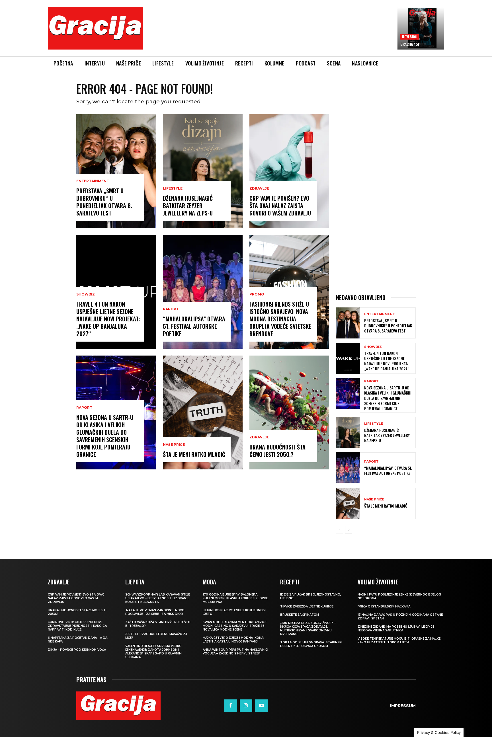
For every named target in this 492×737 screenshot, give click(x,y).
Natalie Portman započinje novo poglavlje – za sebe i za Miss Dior (154, 612)
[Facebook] (230, 705)
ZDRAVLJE (259, 188)
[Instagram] (246, 705)
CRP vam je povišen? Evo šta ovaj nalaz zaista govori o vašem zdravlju (280, 205)
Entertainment (92, 181)
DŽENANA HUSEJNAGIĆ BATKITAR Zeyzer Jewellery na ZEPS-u (188, 205)
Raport (84, 407)
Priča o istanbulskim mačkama (384, 606)
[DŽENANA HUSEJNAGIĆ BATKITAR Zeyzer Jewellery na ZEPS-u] (203, 171)
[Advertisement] (270, 35)
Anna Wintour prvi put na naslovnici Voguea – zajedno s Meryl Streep (235, 651)
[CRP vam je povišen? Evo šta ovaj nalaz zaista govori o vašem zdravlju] (289, 171)
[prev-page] (339, 529)
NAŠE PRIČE (174, 444)
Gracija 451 (409, 44)
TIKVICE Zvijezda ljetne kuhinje (306, 606)
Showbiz (85, 294)
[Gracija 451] (420, 28)
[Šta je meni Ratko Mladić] (203, 412)
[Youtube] (261, 705)
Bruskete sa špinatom (299, 615)
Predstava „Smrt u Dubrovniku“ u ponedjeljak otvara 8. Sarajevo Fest (104, 201)
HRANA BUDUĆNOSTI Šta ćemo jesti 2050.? (277, 451)
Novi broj (409, 36)
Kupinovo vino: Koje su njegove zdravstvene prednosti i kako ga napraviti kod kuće (77, 625)
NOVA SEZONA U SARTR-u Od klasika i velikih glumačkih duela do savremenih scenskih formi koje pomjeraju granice (104, 436)
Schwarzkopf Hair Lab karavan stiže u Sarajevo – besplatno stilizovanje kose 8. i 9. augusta (157, 598)
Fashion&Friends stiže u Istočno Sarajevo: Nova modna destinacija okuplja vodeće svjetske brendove (280, 319)
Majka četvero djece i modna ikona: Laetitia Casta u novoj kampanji (233, 639)
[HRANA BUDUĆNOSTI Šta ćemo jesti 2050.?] (289, 412)
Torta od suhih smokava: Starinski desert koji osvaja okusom (311, 644)
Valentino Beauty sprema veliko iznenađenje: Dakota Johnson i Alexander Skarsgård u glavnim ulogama (153, 651)
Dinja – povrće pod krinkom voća (77, 650)
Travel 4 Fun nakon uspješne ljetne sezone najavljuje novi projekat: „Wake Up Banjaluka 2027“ (108, 319)
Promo (256, 294)
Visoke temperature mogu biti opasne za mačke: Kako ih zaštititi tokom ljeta (399, 640)
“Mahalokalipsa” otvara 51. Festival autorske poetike (194, 326)
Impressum (403, 705)
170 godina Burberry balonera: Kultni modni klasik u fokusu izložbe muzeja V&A (235, 598)
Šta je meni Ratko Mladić (194, 454)
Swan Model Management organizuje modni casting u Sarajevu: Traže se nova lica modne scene (235, 625)
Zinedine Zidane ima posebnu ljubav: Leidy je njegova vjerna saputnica (396, 628)
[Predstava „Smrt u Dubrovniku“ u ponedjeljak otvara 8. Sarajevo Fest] (116, 171)
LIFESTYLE (173, 188)
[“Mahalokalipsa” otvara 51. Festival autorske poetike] (203, 292)
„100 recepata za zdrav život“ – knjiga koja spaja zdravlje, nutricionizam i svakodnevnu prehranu (308, 628)
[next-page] (348, 529)
